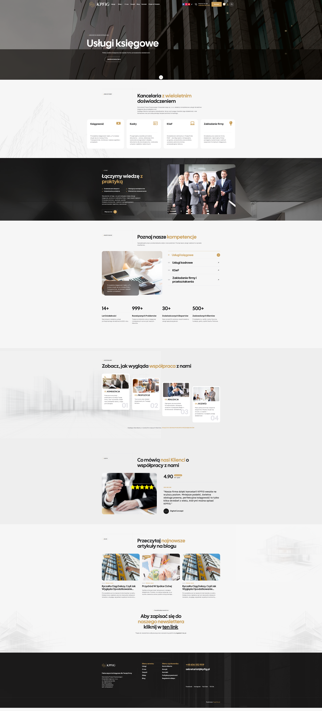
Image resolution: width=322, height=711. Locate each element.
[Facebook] (183, 4)
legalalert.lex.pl (181, 633)
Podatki (107, 556)
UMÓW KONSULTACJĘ (111, 59)
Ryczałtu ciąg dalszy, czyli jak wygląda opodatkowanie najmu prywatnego (119, 588)
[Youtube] (189, 4)
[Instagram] (186, 4)
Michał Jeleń (109, 583)
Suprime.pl (216, 702)
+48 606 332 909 (204, 5)
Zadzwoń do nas (203, 3)
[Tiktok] (192, 4)
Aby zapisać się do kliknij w (161, 621)
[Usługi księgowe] (132, 273)
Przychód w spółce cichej (157, 586)
